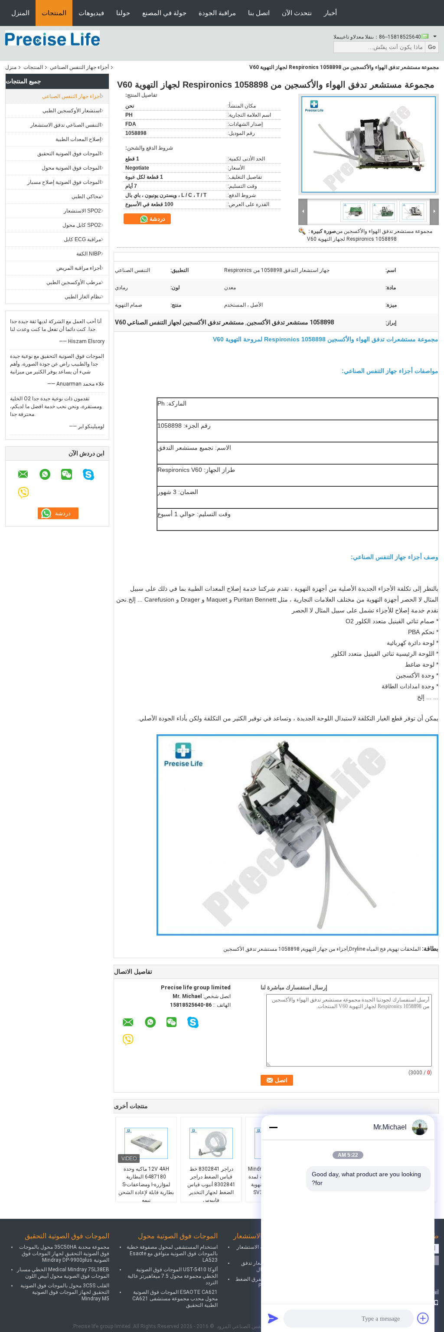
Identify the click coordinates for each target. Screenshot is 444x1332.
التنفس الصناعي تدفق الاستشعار (65, 125)
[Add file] (423, 1318)
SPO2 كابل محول (81, 225)
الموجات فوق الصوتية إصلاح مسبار (64, 182)
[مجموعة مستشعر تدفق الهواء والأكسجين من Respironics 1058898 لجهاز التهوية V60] (368, 144)
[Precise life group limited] (52, 38)
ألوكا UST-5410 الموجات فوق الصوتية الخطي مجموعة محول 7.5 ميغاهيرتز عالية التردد (172, 1276)
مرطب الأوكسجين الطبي (73, 282)
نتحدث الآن (297, 13)
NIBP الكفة (88, 254)
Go (432, 47)
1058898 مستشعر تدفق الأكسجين (261, 949)
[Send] (273, 1318)
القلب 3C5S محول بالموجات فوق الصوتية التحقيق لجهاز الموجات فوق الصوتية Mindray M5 (64, 1292)
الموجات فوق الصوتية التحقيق (69, 154)
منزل (10, 67)
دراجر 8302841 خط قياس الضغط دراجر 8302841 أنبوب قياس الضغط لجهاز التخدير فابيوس (211, 1184)
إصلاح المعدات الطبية (78, 139)
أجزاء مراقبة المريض (78, 268)
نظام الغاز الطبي (83, 297)
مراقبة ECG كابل (82, 239)
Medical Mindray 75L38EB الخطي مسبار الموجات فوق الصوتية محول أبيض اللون (63, 1273)
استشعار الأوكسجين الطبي (71, 111)
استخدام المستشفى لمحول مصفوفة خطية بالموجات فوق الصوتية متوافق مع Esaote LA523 (172, 1253)
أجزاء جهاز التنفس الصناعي (79, 67)
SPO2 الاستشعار (82, 211)
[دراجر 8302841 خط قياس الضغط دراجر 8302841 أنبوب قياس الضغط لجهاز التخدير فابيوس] (211, 1143)
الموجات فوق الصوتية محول (71, 168)
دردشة (156, 219)
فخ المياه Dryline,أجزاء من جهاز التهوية (344, 949)
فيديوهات (91, 12)
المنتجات (54, 12)
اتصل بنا (259, 12)
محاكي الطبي (86, 196)
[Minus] (273, 1127)
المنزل (20, 12)
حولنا (123, 12)
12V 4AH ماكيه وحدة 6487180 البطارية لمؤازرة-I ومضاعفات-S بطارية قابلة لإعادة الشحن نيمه (146, 1184)
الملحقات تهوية (404, 949)
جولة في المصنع (164, 12)
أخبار (330, 12)
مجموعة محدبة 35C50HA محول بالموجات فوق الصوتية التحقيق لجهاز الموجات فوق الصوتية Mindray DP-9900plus (64, 1253)
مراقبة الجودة (217, 12)
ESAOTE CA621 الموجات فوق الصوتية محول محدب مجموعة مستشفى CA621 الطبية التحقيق (175, 1298)
